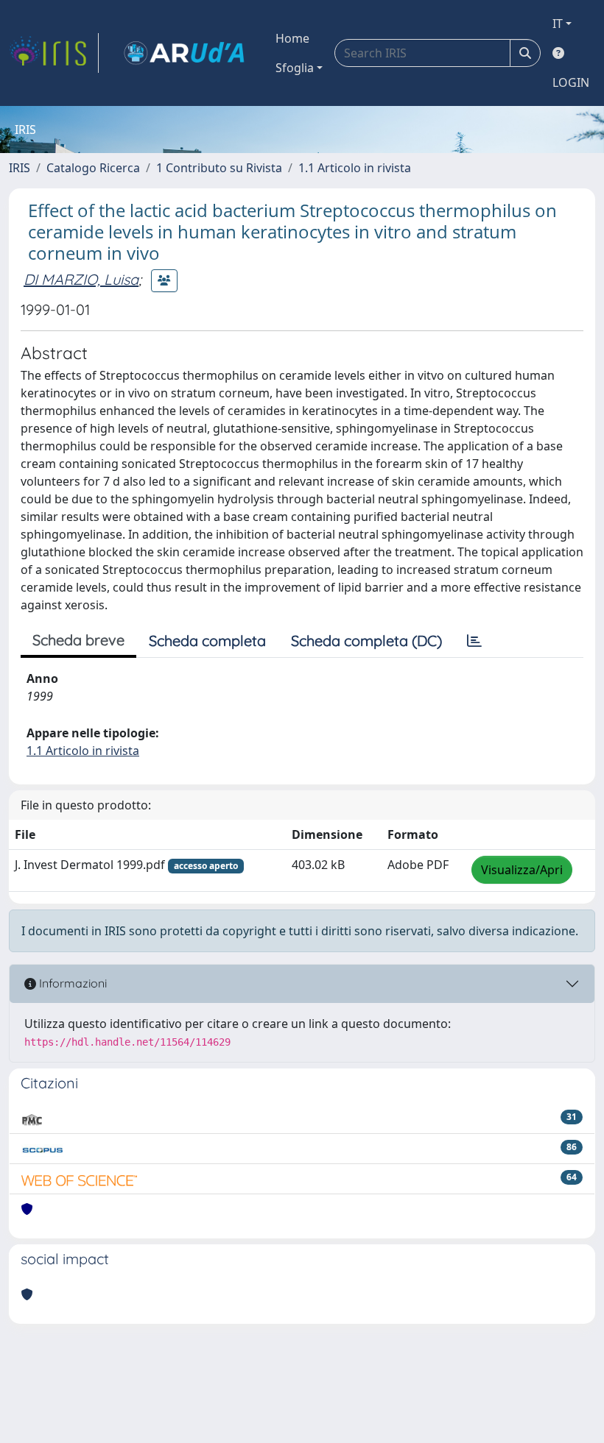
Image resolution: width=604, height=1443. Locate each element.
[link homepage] (54, 53)
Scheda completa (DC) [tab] (366, 640)
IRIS (19, 168)
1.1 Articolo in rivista (354, 168)
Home (292, 38)
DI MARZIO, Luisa (81, 279)
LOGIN (570, 82)
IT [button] (557, 23)
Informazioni (71, 983)
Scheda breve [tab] (78, 640)
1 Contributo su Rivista (219, 168)
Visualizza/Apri (522, 870)
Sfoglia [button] (294, 68)
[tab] (474, 640)
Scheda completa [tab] (207, 640)
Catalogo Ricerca (93, 168)
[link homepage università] (184, 53)
